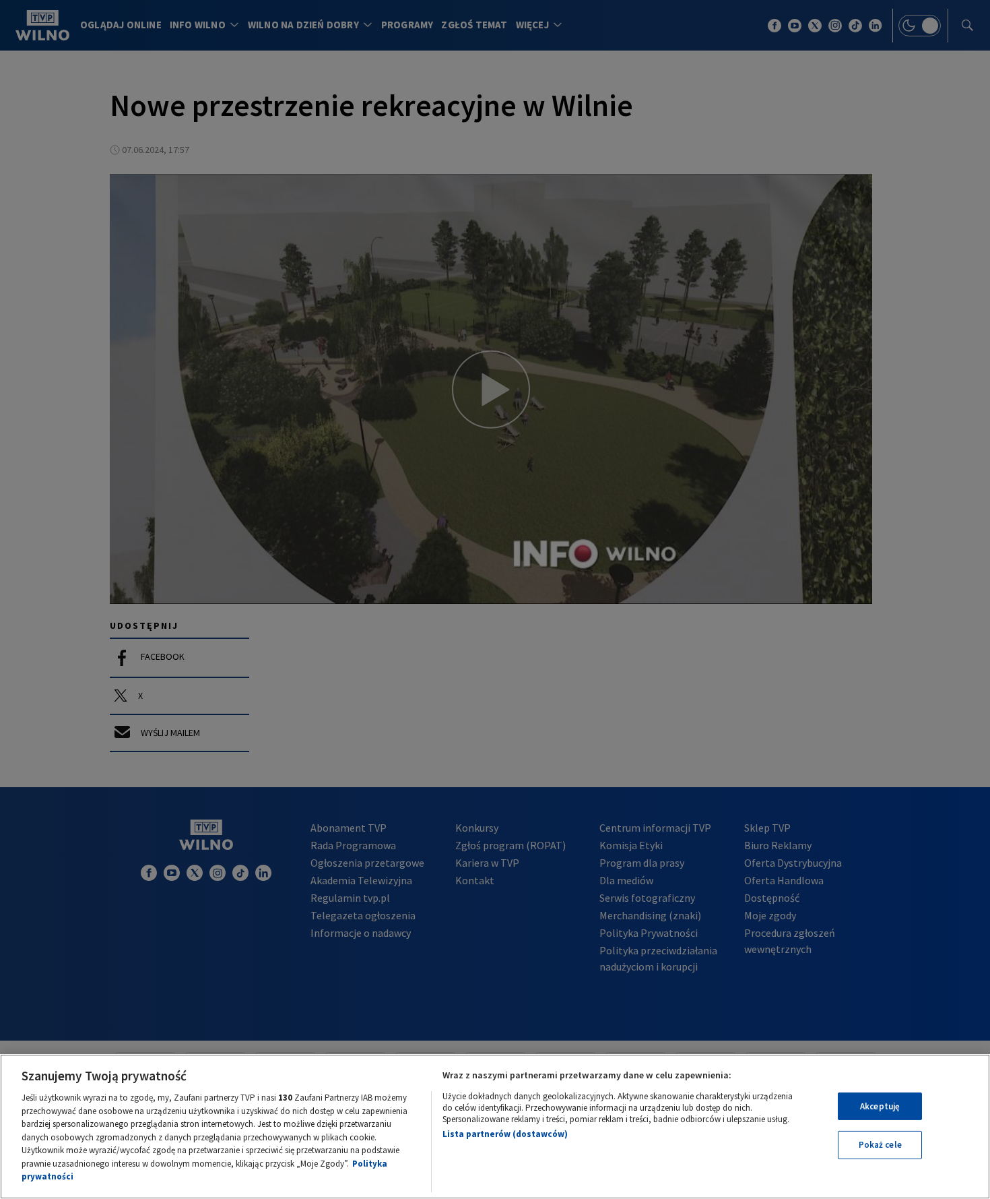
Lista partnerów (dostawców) (505, 1134)
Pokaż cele (880, 1144)
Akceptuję (880, 1106)
